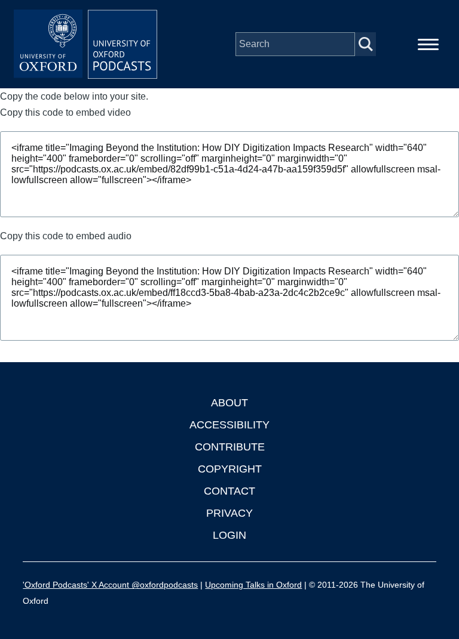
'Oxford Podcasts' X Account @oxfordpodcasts (110, 584)
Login (229, 535)
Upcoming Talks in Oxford (253, 584)
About (229, 403)
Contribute (230, 447)
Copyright (230, 469)
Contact (229, 491)
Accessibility (229, 425)
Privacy (229, 513)
